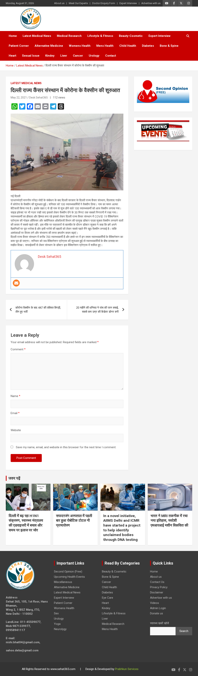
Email (15, 413)
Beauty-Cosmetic (131, 36)
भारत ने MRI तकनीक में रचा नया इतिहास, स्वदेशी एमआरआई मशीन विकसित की (169, 521)
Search (183, 631)
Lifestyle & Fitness (100, 36)
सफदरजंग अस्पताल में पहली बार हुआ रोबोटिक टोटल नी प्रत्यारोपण (74, 521)
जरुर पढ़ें (14, 478)
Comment (18, 349)
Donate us (156, 613)
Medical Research (69, 36)
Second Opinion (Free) (68, 571)
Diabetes (148, 45)
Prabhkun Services (126, 669)
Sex (56, 613)
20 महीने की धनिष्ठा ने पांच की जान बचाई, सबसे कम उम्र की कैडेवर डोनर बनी (97, 309)
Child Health (127, 45)
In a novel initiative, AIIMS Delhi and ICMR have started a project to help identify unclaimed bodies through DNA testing (121, 528)
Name (15, 396)
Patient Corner (19, 45)
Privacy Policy (158, 587)
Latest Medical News (37, 36)
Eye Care (107, 597)
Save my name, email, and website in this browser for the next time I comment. (66, 447)
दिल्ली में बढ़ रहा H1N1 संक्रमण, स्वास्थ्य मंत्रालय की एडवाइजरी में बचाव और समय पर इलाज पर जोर (26, 523)
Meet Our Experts (78, 3)
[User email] (16, 283)
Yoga (57, 624)
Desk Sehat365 (38, 97)
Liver (63, 55)
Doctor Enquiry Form (103, 3)
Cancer (78, 55)
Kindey (50, 55)
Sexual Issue (30, 55)
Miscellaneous (63, 582)
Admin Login (158, 608)
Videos (154, 603)
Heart (12, 55)
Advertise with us (150, 3)
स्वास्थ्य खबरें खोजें (159, 623)
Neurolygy (60, 629)
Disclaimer (156, 592)
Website (16, 430)
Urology (94, 55)
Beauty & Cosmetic (114, 571)
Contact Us (157, 582)
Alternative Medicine (49, 45)
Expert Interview (128, 3)
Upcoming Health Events (69, 576)
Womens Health (79, 45)
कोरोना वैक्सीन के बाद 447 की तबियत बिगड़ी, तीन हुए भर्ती (38, 309)
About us (59, 3)
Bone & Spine (169, 45)
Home (13, 36)
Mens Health (105, 45)
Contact (110, 55)
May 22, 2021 (19, 97)
